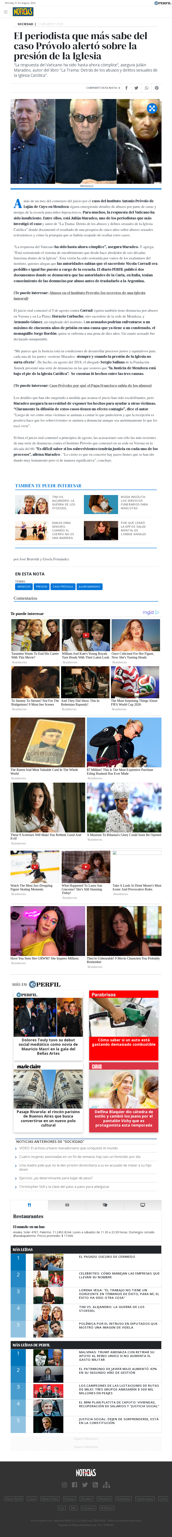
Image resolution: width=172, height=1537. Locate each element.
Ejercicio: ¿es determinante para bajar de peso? (56, 1178)
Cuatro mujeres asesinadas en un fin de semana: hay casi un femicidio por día (79, 1156)
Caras (31, 1498)
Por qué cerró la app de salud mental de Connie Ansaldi (133, 528)
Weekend (104, 1498)
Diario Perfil (14, 1498)
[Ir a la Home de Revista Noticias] (22, 11)
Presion (41, 586)
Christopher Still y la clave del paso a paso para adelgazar (64, 1186)
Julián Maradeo (89, 586)
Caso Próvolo (63, 586)
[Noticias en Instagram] (64, 1485)
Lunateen (88, 1508)
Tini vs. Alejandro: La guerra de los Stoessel (63, 502)
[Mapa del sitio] (106, 1485)
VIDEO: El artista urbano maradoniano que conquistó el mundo (68, 1148)
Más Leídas (23, 1249)
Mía (73, 1508)
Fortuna (70, 1498)
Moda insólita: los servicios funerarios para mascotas (134, 502)
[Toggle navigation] (6, 11)
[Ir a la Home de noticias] (86, 1472)
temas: (20, 581)
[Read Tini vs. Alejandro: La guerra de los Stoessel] (32, 498)
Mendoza (23, 586)
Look (163, 1498)
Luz (61, 1508)
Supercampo (145, 1498)
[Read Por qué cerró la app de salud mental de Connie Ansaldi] (101, 524)
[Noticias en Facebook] (74, 1485)
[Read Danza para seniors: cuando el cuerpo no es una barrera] (32, 524)
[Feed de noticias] (95, 1485)
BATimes (107, 1508)
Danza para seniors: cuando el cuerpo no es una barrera (63, 530)
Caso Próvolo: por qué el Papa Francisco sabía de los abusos (99, 385)
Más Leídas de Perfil (31, 1345)
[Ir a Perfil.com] (162, 2)
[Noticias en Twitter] (85, 1485)
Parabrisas (123, 1498)
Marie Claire (50, 1498)
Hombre (86, 1498)
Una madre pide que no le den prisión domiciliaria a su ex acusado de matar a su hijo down (85, 1167)
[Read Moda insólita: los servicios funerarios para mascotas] (101, 498)
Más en (19, 984)
